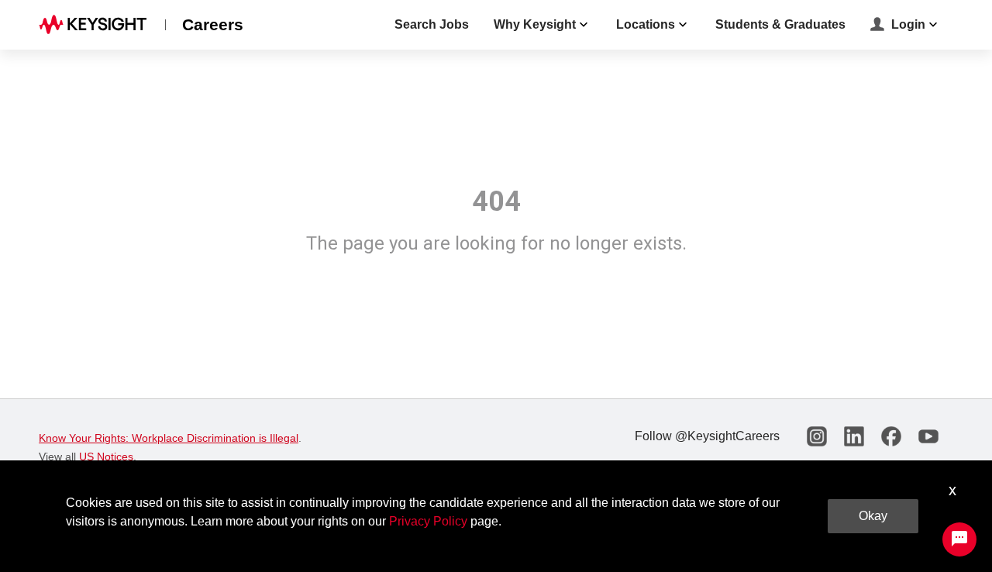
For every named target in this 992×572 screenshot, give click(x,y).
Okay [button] (873, 515)
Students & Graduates (780, 24)
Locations (645, 24)
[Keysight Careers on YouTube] (928, 436)
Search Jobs (431, 24)
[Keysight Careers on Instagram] (816, 436)
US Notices (106, 456)
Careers (212, 24)
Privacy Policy (428, 521)
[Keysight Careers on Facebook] (891, 436)
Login (908, 24)
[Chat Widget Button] (959, 539)
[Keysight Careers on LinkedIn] (854, 436)
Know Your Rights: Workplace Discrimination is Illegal (168, 438)
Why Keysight (535, 24)
